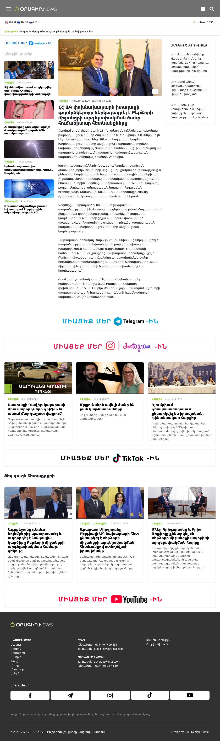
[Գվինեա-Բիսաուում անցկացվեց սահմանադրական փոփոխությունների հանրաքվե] (29, 69)
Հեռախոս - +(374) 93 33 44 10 (98, 665)
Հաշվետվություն (158, 644)
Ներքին (9, 82)
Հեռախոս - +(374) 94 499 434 (97, 644)
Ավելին (15, 673)
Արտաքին (11, 201)
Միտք (14, 665)
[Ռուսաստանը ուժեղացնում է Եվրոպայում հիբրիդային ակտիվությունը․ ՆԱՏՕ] (29, 188)
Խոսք (14, 661)
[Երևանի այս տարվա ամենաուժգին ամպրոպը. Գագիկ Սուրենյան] (29, 148)
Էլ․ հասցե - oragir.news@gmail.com (100, 648)
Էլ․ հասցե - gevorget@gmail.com (99, 661)
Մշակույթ (17, 669)
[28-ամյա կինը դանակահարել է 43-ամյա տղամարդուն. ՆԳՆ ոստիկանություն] (29, 109)
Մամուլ (15, 644)
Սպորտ (15, 657)
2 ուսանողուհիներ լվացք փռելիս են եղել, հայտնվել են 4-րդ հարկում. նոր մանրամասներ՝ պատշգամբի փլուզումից (189, 62)
